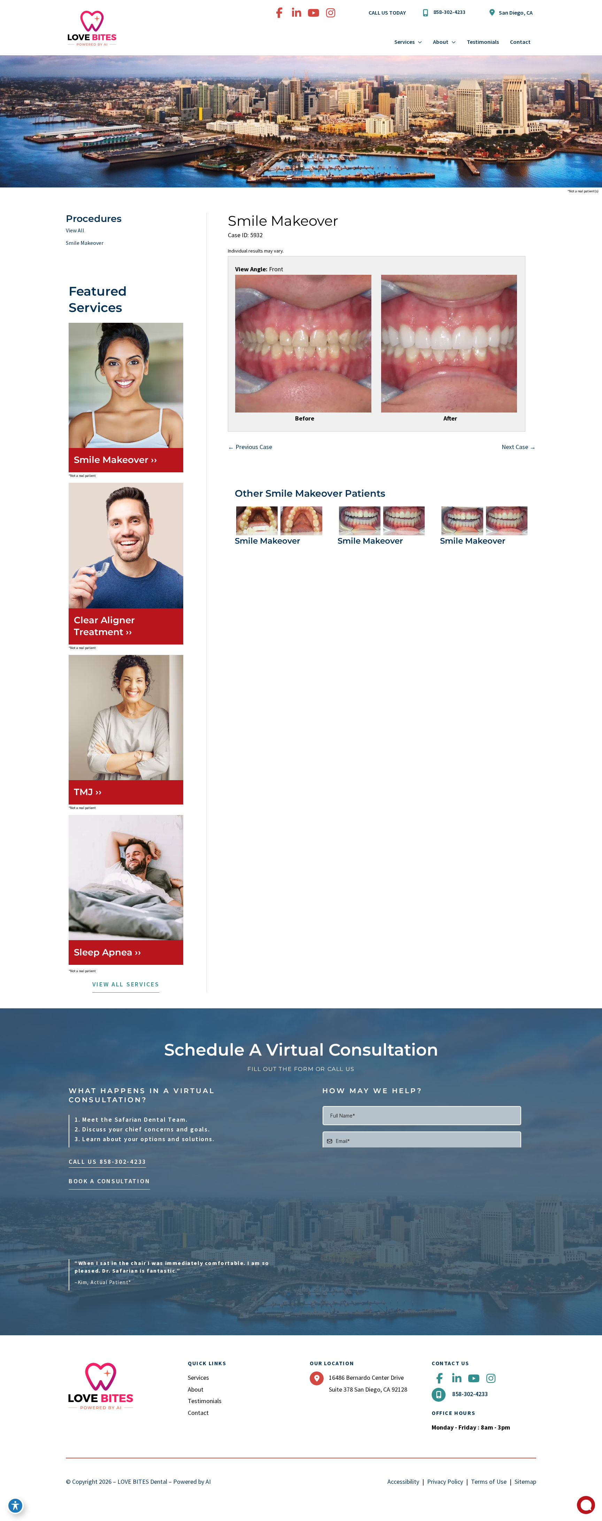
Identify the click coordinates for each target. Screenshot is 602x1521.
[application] (418, 41)
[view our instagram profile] (330, 13)
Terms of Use (489, 1482)
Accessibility (403, 1482)
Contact (198, 1413)
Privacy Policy (445, 1482)
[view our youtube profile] (313, 13)
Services (198, 1378)
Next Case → (519, 447)
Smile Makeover (84, 242)
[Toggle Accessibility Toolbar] (15, 1505)
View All (75, 230)
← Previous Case (250, 447)
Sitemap (525, 1482)
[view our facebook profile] (279, 13)
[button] (126, 985)
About (195, 1389)
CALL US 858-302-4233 (107, 1162)
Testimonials (205, 1401)
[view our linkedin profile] (296, 13)
